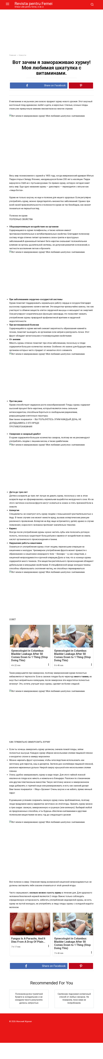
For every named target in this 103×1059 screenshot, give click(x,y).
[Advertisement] (51, 29)
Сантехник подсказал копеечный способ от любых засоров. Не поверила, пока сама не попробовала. (74, 998)
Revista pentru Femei (33, 3)
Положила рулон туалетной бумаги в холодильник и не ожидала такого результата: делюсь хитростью (29, 998)
